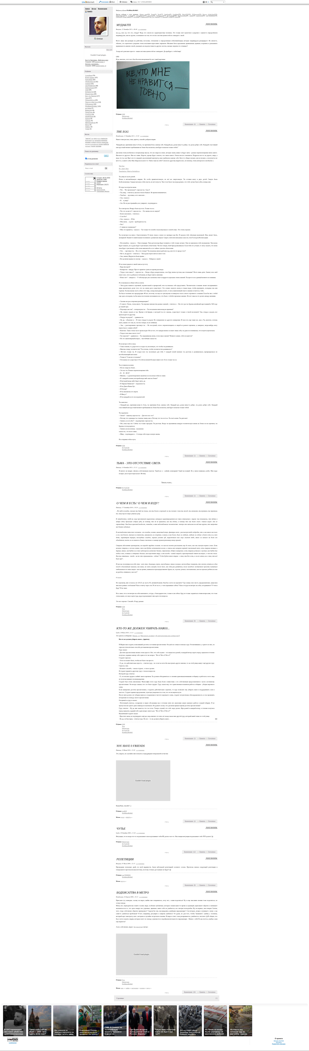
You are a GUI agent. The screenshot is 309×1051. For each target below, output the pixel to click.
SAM (86, 90)
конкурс (104, 140)
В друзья (100, 38)
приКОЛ (88, 84)
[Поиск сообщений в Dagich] (106, 156)
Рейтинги (124, 2)
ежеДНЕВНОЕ (90, 86)
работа (106, 144)
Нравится (202, 124)
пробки (101, 144)
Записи (87, 9)
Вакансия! (88, 110)
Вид (207, 2)
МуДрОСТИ (89, 92)
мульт (122, 817)
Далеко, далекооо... (92, 64)
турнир (93, 146)
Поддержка (204, 2)
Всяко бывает (90, 77)
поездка (87, 144)
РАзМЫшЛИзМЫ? (91, 106)
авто (95, 138)
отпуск (98, 142)
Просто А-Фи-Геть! (91, 102)
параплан (105, 142)
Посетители (101, 190)
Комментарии (102, 9)
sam (92, 138)
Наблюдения (89, 88)
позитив (142, 988)
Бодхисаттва (138, 927)
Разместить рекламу (278, 1044)
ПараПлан (88, 112)
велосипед (88, 140)
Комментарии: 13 (101, 65)
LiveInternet (88, 2)
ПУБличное (89, 104)
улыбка (127, 988)
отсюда (120, 577)
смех (122, 988)
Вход (113, 2)
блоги (99, 138)
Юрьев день (89, 94)
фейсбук (128, 817)
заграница (98, 140)
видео (148, 988)
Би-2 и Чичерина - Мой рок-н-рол (96, 60)
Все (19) (109, 50)
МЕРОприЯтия (90, 123)
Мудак (118, 33)
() (195, 124)
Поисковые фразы (103, 191)
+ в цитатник (142, 29)
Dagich (86, 12)
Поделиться (211, 124)
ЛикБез (87, 127)
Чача (87, 98)
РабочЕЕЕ (88, 79)
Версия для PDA (279, 1040)
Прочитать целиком (147, 636)
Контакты (279, 1042)
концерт (88, 142)
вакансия (104, 138)
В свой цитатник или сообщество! (167, 636)
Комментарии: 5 (100, 62)
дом (93, 140)
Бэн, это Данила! (91, 96)
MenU (87, 125)
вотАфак (88, 108)
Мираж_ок (136, 636)
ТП (126, 33)
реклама (87, 146)
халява (98, 146)
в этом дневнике (92, 159)
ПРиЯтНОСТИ (90, 82)
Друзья (93, 9)
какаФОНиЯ (89, 116)
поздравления (94, 144)
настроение (134, 988)
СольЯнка (88, 75)
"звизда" (88, 138)
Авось (135, 2)
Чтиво (87, 129)
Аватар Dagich (98, 26)
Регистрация (105, 2)
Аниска (87, 118)
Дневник (211, 24)
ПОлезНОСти (90, 100)
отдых (93, 142)
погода (123, 881)
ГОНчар (88, 121)
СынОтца (88, 114)
